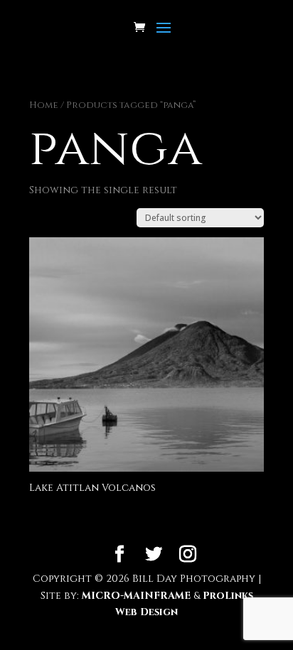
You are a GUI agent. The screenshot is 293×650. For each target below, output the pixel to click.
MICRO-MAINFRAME (136, 595)
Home (43, 105)
